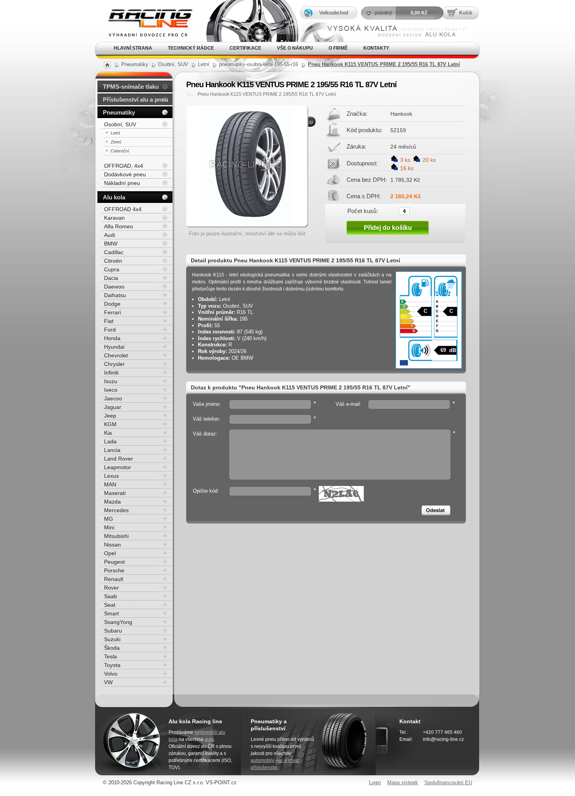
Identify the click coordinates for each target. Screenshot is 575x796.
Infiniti (111, 372)
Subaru (113, 630)
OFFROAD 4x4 (123, 209)
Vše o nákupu (295, 48)
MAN (110, 484)
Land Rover (118, 458)
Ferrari (112, 312)
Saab (110, 596)
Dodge (112, 304)
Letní (115, 133)
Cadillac (114, 252)
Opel (110, 553)
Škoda (112, 648)
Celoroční (120, 151)
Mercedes (116, 510)
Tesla (110, 656)
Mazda (112, 501)
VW (108, 682)
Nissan (112, 544)
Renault (113, 579)
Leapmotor (117, 467)
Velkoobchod (333, 13)
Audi (109, 235)
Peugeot (114, 562)
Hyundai (114, 347)
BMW (110, 243)
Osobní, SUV (120, 124)
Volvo (110, 674)
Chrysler (114, 364)
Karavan (114, 218)
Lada (110, 441)
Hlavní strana (133, 48)
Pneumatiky (119, 112)
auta (209, 739)
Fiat (108, 321)
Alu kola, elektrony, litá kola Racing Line (144, 11)
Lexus (111, 476)
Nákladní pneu (122, 183)
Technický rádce (191, 48)
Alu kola (114, 197)
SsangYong (118, 622)
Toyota (112, 665)
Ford (110, 329)
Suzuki (112, 639)
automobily (262, 760)
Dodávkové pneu (125, 174)
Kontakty (376, 48)
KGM (110, 424)
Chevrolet (116, 355)
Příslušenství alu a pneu (135, 99)
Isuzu (110, 381)
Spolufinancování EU (448, 782)
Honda (112, 338)
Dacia (111, 278)
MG (108, 519)
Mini (109, 527)
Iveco (110, 390)
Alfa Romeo (118, 226)
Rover (111, 587)
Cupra (111, 269)
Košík (466, 13)
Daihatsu (115, 295)
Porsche (114, 570)
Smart (111, 613)
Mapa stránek (402, 782)
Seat (109, 605)
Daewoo (114, 286)
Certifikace (245, 48)
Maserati (115, 493)
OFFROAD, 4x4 (123, 166)
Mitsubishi (116, 536)
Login (375, 782)
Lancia (112, 450)
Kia (108, 433)
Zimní (116, 142)
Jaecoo (113, 398)
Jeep (110, 415)
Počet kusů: (362, 211)
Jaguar (112, 407)
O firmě (338, 48)
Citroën (113, 261)
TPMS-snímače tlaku (131, 86)
